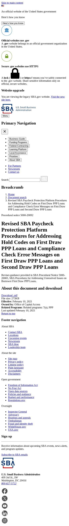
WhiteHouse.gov (17, 426)
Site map (12, 358)
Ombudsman (15, 420)
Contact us (13, 171)
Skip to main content (12, 2)
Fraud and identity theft (20, 423)
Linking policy (16, 364)
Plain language (16, 367)
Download (9, 295)
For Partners (14, 165)
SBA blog (13, 344)
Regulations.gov (16, 400)
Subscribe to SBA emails (14, 454)
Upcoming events (17, 338)
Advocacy (13, 414)
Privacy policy (15, 361)
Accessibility (15, 370)
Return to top (8, 313)
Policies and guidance (19, 394)
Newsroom (14, 168)
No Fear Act (14, 388)
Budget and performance (21, 397)
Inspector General (17, 411)
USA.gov (13, 429)
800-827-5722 (8, 483)
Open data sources (17, 391)
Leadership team (16, 347)
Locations (13, 335)
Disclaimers (14, 373)
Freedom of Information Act (23, 385)
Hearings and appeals (19, 417)
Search (5, 179)
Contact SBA (15, 332)
